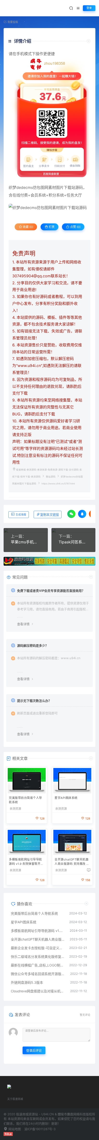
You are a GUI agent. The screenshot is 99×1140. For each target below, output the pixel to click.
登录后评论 (34, 1050)
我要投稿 (12, 22)
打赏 (51, 227)
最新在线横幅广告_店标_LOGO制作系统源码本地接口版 (37, 965)
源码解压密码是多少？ (32, 645)
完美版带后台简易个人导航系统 (25, 800)
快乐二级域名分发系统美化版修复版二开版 (37, 956)
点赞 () (74, 227)
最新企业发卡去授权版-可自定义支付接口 (37, 948)
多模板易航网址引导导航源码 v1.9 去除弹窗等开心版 (26, 862)
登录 (89, 8)
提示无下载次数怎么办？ (34, 701)
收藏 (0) (27, 227)
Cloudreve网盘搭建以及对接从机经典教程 (38, 991)
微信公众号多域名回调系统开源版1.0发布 (38, 974)
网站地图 (14, 1129)
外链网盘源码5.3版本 (27, 982)
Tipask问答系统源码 (73, 542)
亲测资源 (15, 808)
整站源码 (51, 476)
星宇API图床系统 (66, 798)
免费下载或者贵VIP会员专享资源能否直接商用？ (51, 591)
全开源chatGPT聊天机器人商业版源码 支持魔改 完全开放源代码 (72, 862)
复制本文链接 (49, 515)
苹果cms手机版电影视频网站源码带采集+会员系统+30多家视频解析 (26, 542)
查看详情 (23, 624)
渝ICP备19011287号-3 (40, 1129)
